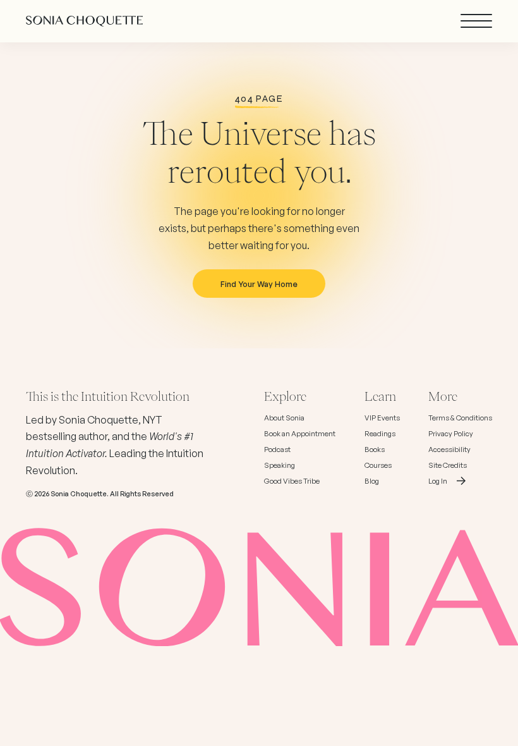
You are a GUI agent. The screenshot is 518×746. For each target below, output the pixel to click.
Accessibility (449, 449)
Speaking (279, 465)
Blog (371, 481)
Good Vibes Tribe (292, 481)
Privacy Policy (450, 433)
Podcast (277, 449)
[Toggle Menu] (476, 21)
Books (374, 449)
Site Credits (447, 465)
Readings (379, 433)
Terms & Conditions (460, 417)
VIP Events (382, 417)
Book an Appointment (299, 433)
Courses (378, 465)
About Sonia (284, 417)
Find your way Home (259, 284)
